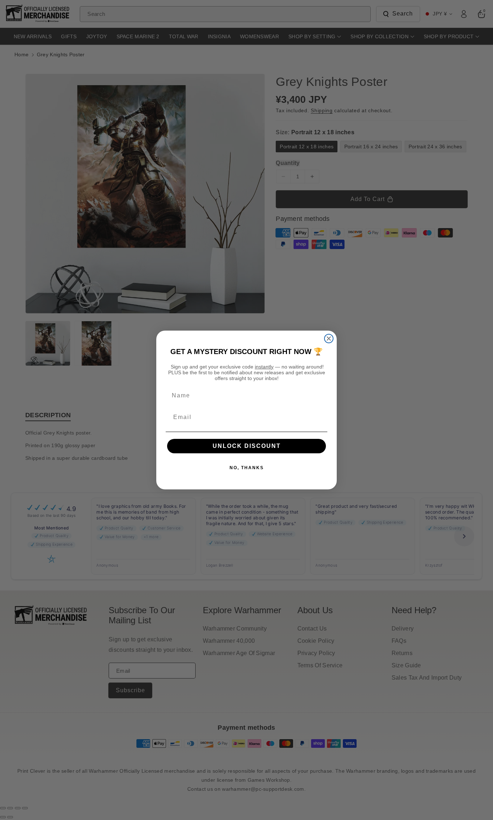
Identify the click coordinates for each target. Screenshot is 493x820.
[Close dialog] (328, 338)
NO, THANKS (247, 467)
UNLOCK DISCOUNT (247, 446)
